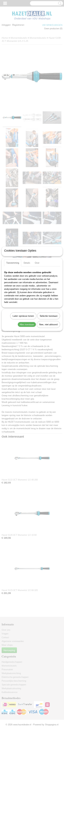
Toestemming (12, 263)
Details (27, 263)
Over (37, 263)
